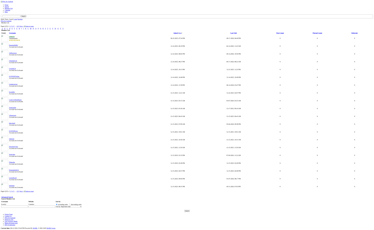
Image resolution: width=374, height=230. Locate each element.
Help (6, 12)
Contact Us (8, 216)
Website (31, 201)
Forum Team (9, 214)
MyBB (35, 228)
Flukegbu (12, 162)
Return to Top (9, 219)
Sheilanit (11, 185)
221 (18, 26)
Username (4, 201)
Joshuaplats (12, 107)
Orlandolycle (13, 61)
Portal (6, 5)
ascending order (63, 204)
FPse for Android (6, 21)
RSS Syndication (10, 225)
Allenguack (12, 115)
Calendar (7, 10)
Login (15, 19)
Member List (9, 8)
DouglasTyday (13, 146)
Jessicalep (12, 154)
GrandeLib (12, 68)
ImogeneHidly (13, 45)
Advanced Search (7, 197)
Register (20, 19)
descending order (76, 204)
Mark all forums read (11, 223)
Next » (21, 26)
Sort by (58, 201)
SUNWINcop (13, 131)
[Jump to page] (29, 26)
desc (180, 33)
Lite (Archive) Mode (11, 221)
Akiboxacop (13, 53)
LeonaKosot (13, 178)
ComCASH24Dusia (15, 100)
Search (7, 7)
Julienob (11, 139)
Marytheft (12, 123)
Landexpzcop (13, 84)
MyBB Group (51, 228)
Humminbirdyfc (14, 170)
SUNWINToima (14, 76)
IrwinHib (12, 92)
